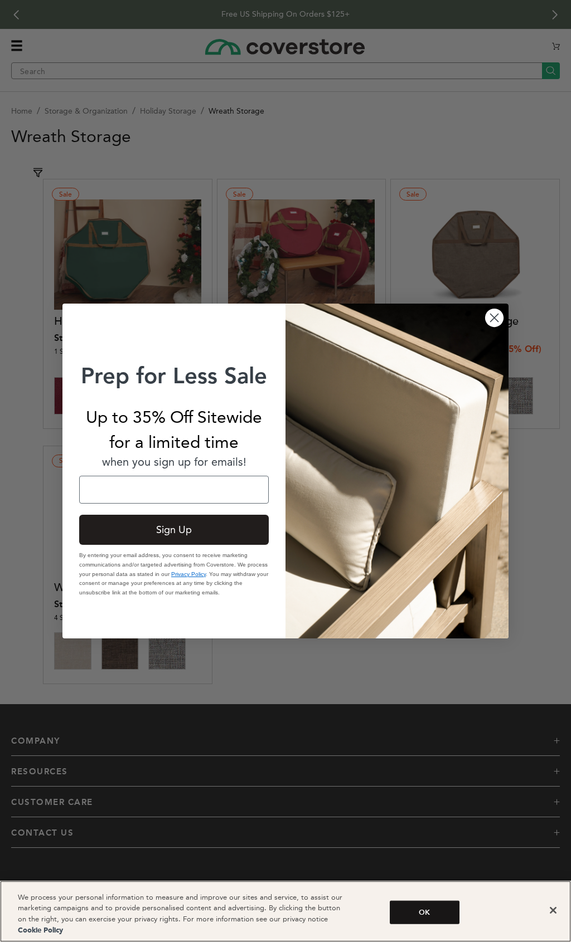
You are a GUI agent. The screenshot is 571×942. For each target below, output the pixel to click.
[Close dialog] (494, 318)
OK (424, 912)
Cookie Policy (40, 930)
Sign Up (174, 530)
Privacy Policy (188, 574)
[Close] (553, 910)
